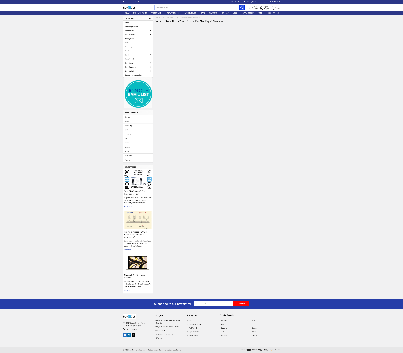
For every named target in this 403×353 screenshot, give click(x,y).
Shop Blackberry (131, 67)
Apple (127, 121)
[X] (278, 13)
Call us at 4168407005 (133, 329)
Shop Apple (129, 63)
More (260, 13)
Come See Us (161, 330)
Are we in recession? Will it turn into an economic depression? (136, 234)
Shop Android (130, 71)
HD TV (127, 143)
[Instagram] (274, 13)
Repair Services (173, 13)
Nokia (127, 151)
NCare (202, 13)
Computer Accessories (133, 75)
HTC (126, 130)
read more (127, 206)
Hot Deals (225, 13)
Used (235, 13)
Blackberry (128, 126)
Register (267, 9)
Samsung (128, 117)
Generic (127, 147)
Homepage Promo (140, 13)
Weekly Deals (190, 13)
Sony (126, 138)
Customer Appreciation (164, 334)
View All (127, 160)
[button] (138, 92)
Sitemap (159, 338)
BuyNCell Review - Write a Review (168, 327)
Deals (127, 13)
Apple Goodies (248, 13)
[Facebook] (269, 13)
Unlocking (213, 13)
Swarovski (128, 156)
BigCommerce (153, 350)
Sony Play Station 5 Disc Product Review (135, 192)
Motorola (128, 134)
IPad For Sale (156, 13)
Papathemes (176, 350)
